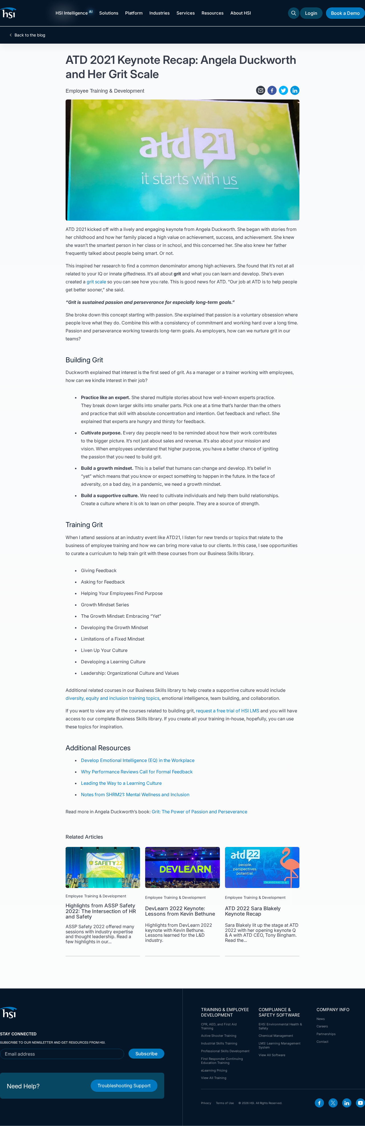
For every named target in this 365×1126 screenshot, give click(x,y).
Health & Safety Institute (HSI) (9, 12)
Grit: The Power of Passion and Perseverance (199, 811)
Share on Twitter (283, 90)
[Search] (293, 13)
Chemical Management (276, 1036)
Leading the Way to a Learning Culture (121, 783)
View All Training (213, 1078)
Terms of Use (225, 1102)
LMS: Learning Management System (280, 1045)
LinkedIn (346, 1102)
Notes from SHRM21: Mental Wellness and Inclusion (135, 794)
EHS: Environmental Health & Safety (280, 1026)
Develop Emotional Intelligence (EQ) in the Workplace (137, 760)
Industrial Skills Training (219, 1043)
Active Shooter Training (218, 1036)
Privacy (206, 1102)
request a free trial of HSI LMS (227, 711)
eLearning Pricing (214, 1070)
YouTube (360, 1102)
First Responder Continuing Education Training (222, 1061)
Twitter (333, 1102)
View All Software (272, 1055)
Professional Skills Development (225, 1051)
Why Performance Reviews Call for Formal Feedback (137, 772)
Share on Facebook (272, 90)
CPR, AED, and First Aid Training (219, 1026)
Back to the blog (30, 35)
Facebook (319, 1102)
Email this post (260, 90)
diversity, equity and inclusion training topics (112, 698)
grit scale (96, 281)
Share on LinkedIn (294, 90)
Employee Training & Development (105, 90)
